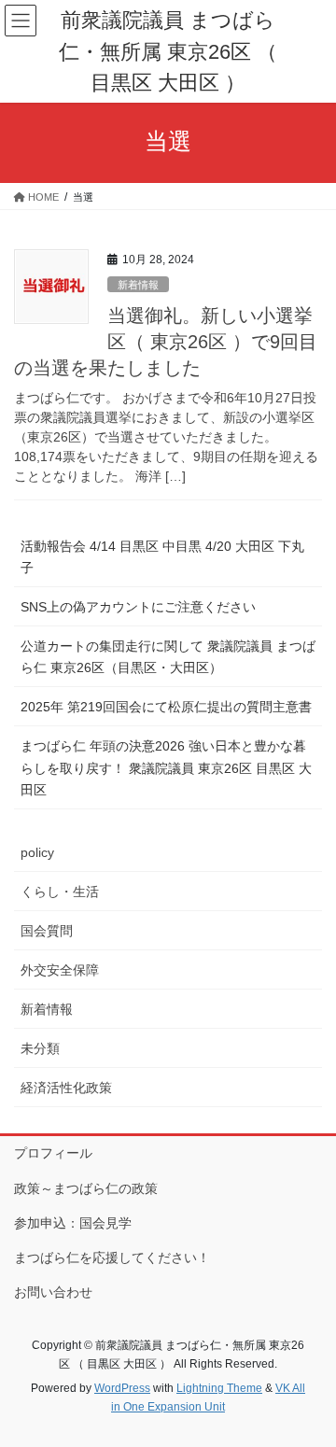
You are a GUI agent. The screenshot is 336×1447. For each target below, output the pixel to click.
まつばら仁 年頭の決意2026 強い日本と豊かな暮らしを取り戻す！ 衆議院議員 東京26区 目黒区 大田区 (166, 767)
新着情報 (138, 284)
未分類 (40, 1048)
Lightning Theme (219, 1388)
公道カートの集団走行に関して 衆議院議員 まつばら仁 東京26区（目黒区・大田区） (168, 657)
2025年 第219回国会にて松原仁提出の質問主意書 (166, 706)
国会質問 (47, 930)
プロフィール (53, 1152)
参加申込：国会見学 (73, 1222)
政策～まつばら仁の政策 (86, 1188)
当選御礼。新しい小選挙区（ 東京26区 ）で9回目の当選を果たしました (165, 341)
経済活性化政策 (66, 1087)
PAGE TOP (309, 1387)
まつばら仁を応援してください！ (112, 1257)
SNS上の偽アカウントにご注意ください (138, 606)
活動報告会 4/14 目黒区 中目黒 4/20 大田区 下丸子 (162, 557)
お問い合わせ (53, 1292)
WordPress (122, 1388)
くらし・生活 (60, 891)
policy (37, 852)
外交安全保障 (60, 969)
